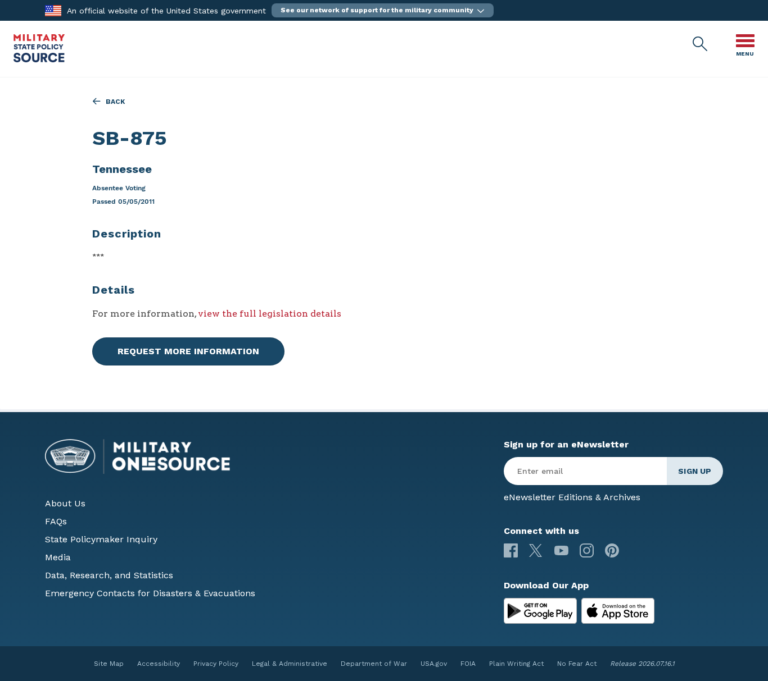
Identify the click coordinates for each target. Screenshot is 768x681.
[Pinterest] (612, 550)
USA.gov (434, 664)
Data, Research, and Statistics (109, 575)
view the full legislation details (269, 313)
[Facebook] (511, 550)
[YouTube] (561, 550)
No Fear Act (577, 664)
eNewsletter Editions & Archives (572, 497)
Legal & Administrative (289, 664)
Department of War (374, 664)
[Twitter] (536, 550)
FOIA (468, 664)
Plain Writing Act (516, 664)
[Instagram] (587, 550)
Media (58, 557)
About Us (65, 503)
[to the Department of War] (53, 10)
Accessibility (158, 664)
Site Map (109, 664)
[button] (383, 10)
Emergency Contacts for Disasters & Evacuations (150, 593)
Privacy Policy (215, 664)
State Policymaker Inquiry (101, 539)
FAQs (56, 521)
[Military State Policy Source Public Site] (39, 59)
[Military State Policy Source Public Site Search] (700, 44)
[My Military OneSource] (540, 611)
